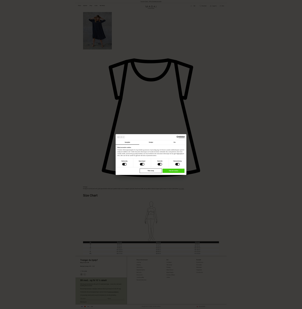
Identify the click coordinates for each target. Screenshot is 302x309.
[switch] (142, 164)
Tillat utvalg (151, 170)
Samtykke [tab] (127, 142)
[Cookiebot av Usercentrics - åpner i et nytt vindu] (178, 137)
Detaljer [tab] (151, 142)
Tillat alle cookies (173, 170)
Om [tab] (175, 142)
